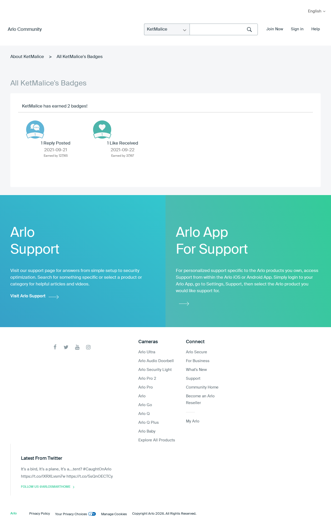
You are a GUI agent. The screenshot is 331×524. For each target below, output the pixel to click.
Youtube (77, 347)
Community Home (202, 387)
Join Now (274, 29)
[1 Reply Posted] (35, 129)
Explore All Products (156, 440)
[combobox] (224, 29)
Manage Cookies (114, 514)
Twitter (66, 347)
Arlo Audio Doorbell (156, 361)
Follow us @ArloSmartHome (45, 487)
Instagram (88, 347)
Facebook (55, 347)
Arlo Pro (145, 387)
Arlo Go (145, 405)
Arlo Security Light (155, 370)
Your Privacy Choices (71, 514)
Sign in (297, 29)
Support (193, 379)
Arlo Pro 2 (147, 379)
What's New (196, 370)
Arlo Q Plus (148, 423)
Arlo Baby (146, 431)
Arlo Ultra (146, 352)
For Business (197, 361)
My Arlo (7, 3)
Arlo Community (25, 29)
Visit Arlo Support (28, 296)
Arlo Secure (196, 352)
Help (315, 29)
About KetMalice (27, 57)
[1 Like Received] (102, 129)
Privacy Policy (39, 513)
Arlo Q (144, 414)
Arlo (142, 396)
